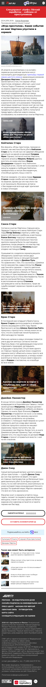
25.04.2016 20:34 (7, 21)
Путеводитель (25, 610)
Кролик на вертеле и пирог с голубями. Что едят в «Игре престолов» (20, 384)
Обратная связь (9, 610)
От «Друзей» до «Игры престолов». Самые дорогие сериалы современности (25, 554)
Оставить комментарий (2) (23, 522)
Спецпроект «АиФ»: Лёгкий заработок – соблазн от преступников (23, 12)
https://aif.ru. (32, 671)
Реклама (6, 600)
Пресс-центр (8, 606)
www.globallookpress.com (11, 66)
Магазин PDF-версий (25, 606)
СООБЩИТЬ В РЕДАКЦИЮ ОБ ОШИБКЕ (18, 616)
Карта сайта (8, 613)
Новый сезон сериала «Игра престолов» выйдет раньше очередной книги (25, 582)
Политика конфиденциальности (15, 675)
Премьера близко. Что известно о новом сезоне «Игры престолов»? (22, 211)
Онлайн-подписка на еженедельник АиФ (22, 603)
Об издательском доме (23, 600)
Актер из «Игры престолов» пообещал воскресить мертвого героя (24, 575)
